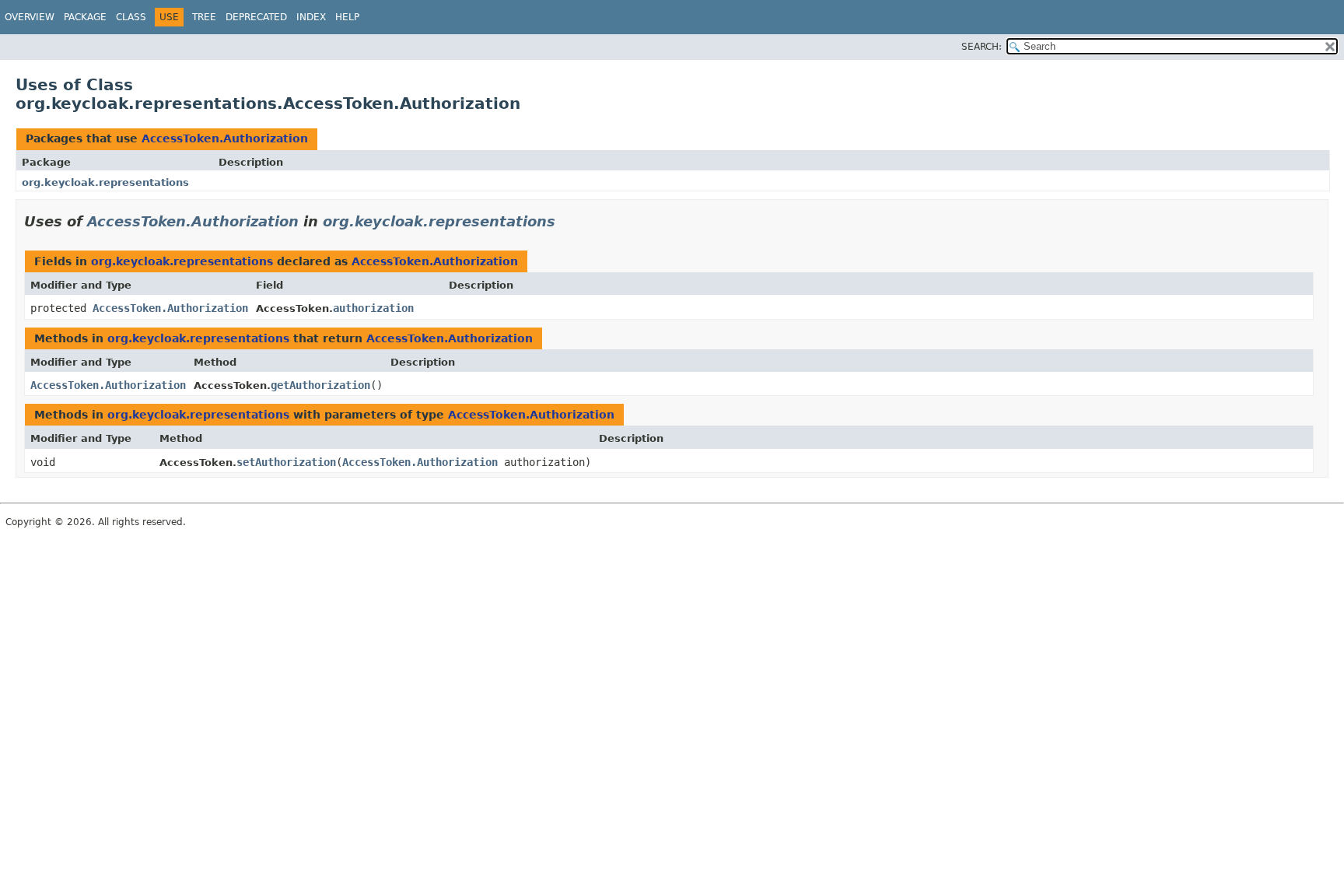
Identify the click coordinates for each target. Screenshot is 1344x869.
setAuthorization (286, 462)
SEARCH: (981, 46)
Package (85, 17)
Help (347, 17)
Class (131, 17)
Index (311, 17)
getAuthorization (320, 385)
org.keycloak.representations (105, 182)
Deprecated (256, 17)
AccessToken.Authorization (225, 138)
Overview (29, 17)
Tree (204, 17)
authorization (373, 308)
